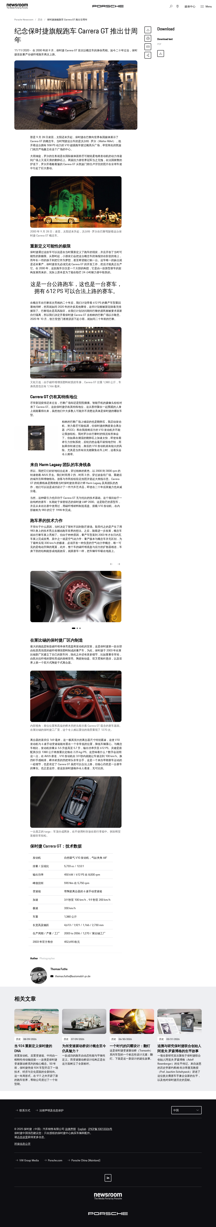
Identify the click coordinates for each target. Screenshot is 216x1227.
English (82, 1129)
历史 (18, 1039)
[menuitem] (22, 1110)
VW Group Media (29, 1160)
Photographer (47, 958)
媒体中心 (190, 6)
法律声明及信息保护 (51, 1110)
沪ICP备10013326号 (100, 1129)
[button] (111, 564)
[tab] (179, 30)
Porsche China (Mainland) (85, 1160)
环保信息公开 (22, 1144)
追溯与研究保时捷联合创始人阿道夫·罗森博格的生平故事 (179, 1048)
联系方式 (24, 1110)
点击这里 (22, 1137)
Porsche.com (55, 1160)
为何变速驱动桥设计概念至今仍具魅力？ (84, 1048)
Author (34, 958)
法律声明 (70, 1129)
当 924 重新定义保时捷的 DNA (33, 1048)
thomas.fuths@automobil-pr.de (72, 976)
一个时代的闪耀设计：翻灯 (130, 1045)
